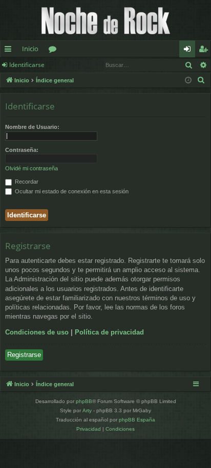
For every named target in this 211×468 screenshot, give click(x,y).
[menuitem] (201, 80)
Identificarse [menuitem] (189, 50)
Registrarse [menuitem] (205, 50)
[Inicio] (105, 20)
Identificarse (27, 64)
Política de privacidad (109, 332)
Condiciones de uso (37, 332)
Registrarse (24, 355)
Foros (54, 50)
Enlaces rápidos (10, 50)
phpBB (84, 401)
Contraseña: (21, 150)
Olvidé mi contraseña (31, 168)
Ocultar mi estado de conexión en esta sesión (71, 191)
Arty (87, 410)
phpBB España (137, 419)
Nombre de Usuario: (32, 127)
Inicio (30, 48)
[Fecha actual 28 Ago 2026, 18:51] (188, 80)
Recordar (25, 182)
